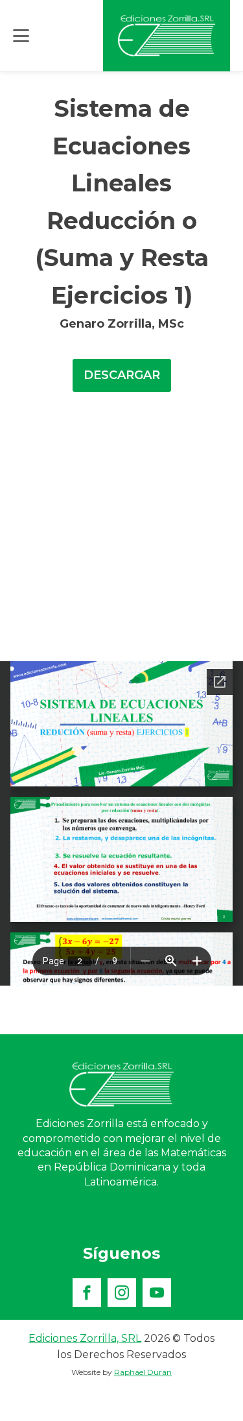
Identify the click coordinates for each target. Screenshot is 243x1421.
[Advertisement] (121, 533)
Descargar (122, 375)
